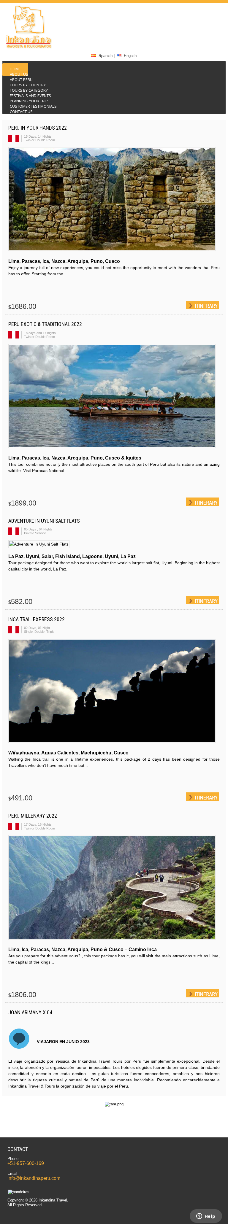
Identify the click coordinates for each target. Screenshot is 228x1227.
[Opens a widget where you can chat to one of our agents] (205, 1216)
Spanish (106, 55)
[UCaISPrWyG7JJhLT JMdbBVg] (191, 43)
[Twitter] (191, 12)
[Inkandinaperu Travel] (27, 48)
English (130, 55)
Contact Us (21, 111)
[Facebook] (191, 27)
